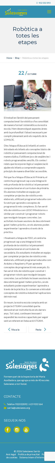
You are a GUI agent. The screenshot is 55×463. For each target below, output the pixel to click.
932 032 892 (44, 3)
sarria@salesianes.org (18, 407)
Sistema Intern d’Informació (33, 457)
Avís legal (11, 454)
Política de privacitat (29, 454)
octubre (27, 74)
